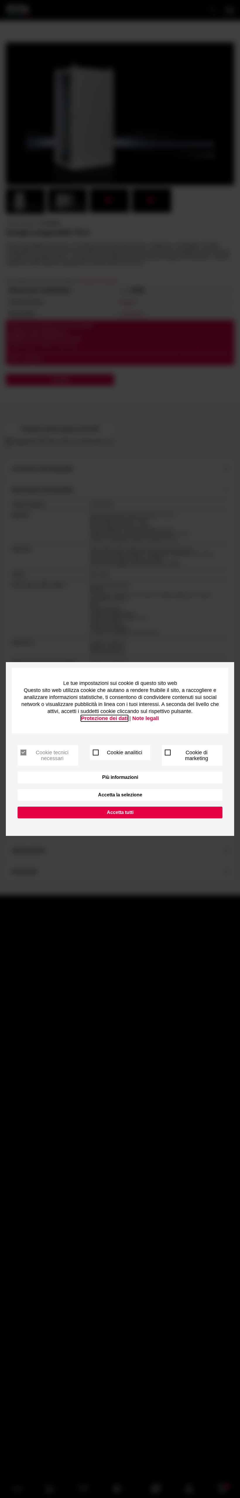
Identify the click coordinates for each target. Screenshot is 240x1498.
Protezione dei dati (104, 718)
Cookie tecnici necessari (52, 755)
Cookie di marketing (196, 755)
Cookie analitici (124, 752)
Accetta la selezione (120, 794)
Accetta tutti (120, 812)
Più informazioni (120, 777)
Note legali (145, 718)
